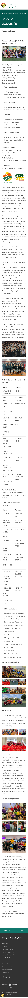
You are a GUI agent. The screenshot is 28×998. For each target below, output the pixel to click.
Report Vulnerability (7, 966)
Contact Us (5, 963)
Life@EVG (5, 946)
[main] (14, 471)
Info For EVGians (7, 958)
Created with (5, 984)
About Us (5, 943)
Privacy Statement (7, 969)
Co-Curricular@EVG (8, 952)
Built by (3, 988)
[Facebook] (3, 977)
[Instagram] (9, 977)
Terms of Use (5, 972)
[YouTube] (6, 977)
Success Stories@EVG (8, 955)
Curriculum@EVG (7, 949)
